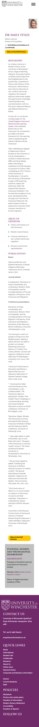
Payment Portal (9, 670)
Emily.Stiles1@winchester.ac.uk (18, 45)
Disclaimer (7, 694)
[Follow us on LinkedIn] (7, 719)
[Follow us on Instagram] (5, 719)
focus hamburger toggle (33, 4)
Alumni (6, 679)
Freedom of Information (12, 700)
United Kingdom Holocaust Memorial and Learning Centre (19, 123)
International (8, 653)
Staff (5, 685)
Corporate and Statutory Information (17, 673)
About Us (7, 664)
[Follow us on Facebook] (3, 719)
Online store (8, 667)
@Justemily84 (10, 47)
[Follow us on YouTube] (6, 719)
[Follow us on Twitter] (4, 719)
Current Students (10, 682)
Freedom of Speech (11, 709)
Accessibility (8, 706)
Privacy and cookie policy (13, 697)
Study (5, 650)
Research (7, 661)
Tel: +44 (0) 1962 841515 (12, 632)
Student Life (8, 655)
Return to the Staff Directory (16, 52)
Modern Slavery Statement (14, 703)
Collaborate (8, 658)
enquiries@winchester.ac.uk (14, 638)
